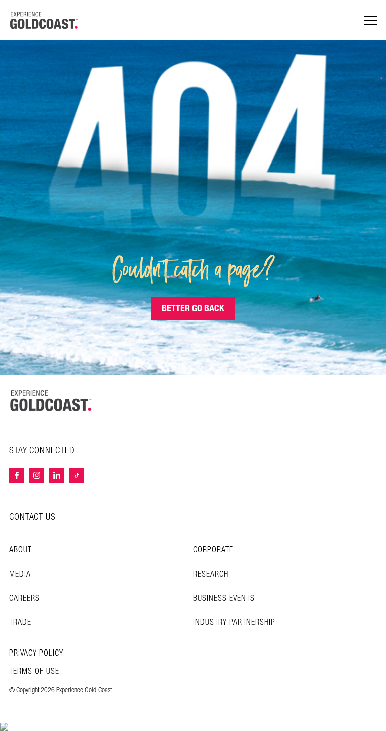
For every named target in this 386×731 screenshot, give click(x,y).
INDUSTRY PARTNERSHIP (234, 622)
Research (210, 574)
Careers (24, 598)
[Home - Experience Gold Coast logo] (44, 20)
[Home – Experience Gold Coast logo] (51, 400)
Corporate (213, 550)
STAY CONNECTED (42, 451)
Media (20, 574)
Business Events (224, 598)
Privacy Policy (36, 653)
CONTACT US (32, 517)
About (20, 550)
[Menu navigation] (370, 20)
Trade (20, 622)
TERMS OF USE (34, 672)
